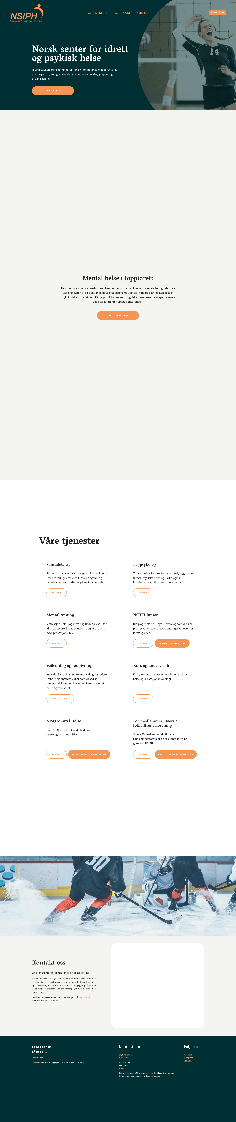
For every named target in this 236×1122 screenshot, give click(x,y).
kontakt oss (53, 90)
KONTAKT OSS (217, 13)
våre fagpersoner (118, 315)
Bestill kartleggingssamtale (89, 754)
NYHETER (143, 13)
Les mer (56, 592)
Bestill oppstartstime (172, 643)
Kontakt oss (60, 698)
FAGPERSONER (123, 13)
